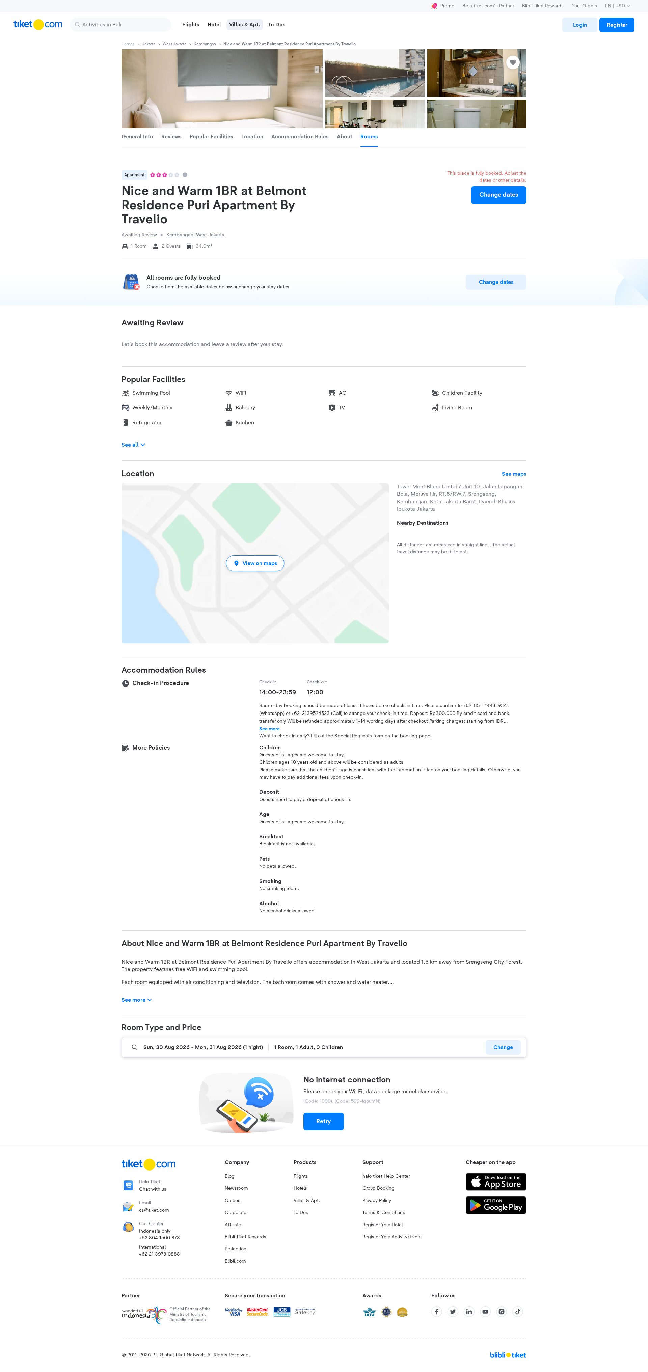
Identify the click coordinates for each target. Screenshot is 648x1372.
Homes (128, 44)
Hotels (300, 1188)
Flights (301, 1176)
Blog (230, 1176)
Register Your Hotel (382, 1225)
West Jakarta (174, 44)
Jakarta (148, 44)
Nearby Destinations (423, 523)
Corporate (235, 1213)
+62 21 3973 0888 (159, 1254)
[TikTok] (517, 1311)
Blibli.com (235, 1261)
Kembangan (205, 44)
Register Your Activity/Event (392, 1237)
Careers (233, 1201)
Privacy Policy (376, 1201)
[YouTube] (485, 1311)
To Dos (301, 1213)
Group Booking (378, 1188)
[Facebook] (436, 1311)
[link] (579, 25)
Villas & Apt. (307, 1201)
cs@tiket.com (154, 1210)
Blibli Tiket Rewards (543, 6)
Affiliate (233, 1225)
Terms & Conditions (383, 1213)
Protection (235, 1249)
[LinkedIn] (469, 1311)
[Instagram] (501, 1311)
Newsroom (236, 1188)
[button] (255, 563)
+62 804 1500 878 (159, 1238)
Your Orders (584, 6)
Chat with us (152, 1189)
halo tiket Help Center (386, 1176)
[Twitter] (453, 1311)
